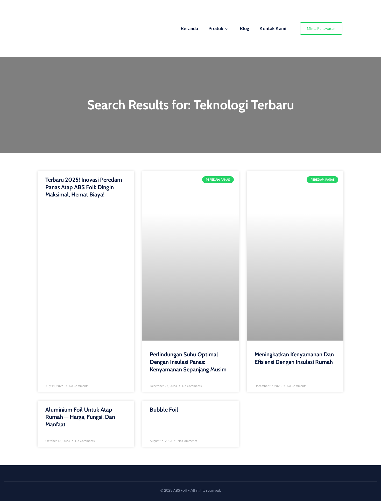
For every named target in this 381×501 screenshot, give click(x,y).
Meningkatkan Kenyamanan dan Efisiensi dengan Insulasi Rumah (294, 358)
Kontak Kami (272, 28)
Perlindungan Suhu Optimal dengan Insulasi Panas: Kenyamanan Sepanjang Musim (188, 362)
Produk (215, 28)
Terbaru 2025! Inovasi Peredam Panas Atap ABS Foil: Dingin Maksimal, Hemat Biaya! (83, 187)
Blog (244, 28)
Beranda (189, 28)
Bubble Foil (164, 409)
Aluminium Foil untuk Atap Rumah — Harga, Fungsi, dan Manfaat (80, 417)
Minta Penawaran (321, 28)
